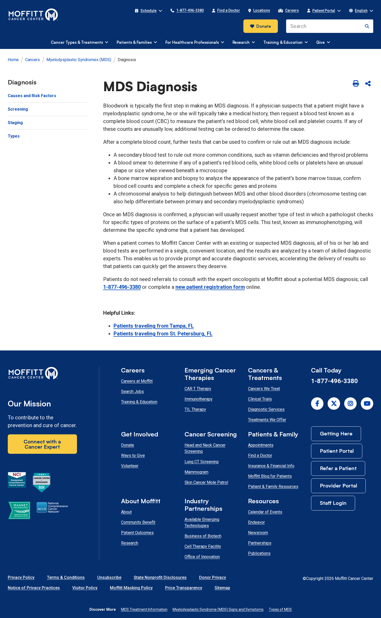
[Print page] (355, 83)
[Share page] (367, 83)
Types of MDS (280, 609)
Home (13, 59)
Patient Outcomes (137, 532)
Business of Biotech (203, 536)
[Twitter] (334, 403)
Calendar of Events (265, 511)
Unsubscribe (109, 577)
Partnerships (259, 543)
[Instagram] (350, 403)
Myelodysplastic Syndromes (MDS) (78, 59)
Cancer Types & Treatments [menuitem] (77, 42)
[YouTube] (367, 403)
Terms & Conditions (66, 577)
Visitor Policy (84, 587)
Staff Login (333, 503)
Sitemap (222, 587)
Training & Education (139, 401)
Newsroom (258, 532)
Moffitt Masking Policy (131, 587)
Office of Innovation (202, 556)
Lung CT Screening (201, 461)
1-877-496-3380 (122, 287)
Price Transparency (183, 587)
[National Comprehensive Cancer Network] (52, 511)
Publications (259, 553)
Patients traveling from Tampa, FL (154, 326)
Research (129, 543)
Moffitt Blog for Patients (270, 476)
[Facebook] (317, 403)
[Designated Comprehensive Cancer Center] (17, 483)
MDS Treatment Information (144, 609)
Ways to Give (133, 455)
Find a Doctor (260, 455)
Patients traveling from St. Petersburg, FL (163, 333)
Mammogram (196, 472)
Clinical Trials (260, 399)
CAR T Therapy (198, 388)
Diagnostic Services (266, 409)
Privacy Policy (21, 577)
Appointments (260, 445)
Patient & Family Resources (273, 486)
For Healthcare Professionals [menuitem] (192, 42)
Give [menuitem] (320, 42)
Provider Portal (338, 485)
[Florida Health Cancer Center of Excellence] (41, 483)
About (126, 511)
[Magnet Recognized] (19, 511)
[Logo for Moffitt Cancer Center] (42, 374)
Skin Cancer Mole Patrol (206, 482)
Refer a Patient (338, 468)
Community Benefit (138, 522)
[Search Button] (367, 26)
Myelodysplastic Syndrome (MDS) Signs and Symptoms (218, 609)
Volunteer (129, 465)
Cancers (32, 59)
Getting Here (336, 433)
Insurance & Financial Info (271, 465)
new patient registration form (210, 287)
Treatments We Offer (267, 419)
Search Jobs (132, 391)
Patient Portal (337, 451)
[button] (148, 11)
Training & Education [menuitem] (282, 42)
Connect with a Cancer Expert (42, 444)
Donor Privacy (212, 577)
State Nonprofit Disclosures (160, 577)
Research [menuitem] (241, 42)
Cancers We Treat (264, 388)
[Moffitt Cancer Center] (33, 14)
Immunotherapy (199, 399)
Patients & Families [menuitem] (134, 42)
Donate (263, 26)
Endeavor (256, 522)
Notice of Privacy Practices (34, 587)
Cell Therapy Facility (203, 546)
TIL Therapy (195, 409)
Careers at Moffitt (137, 381)
